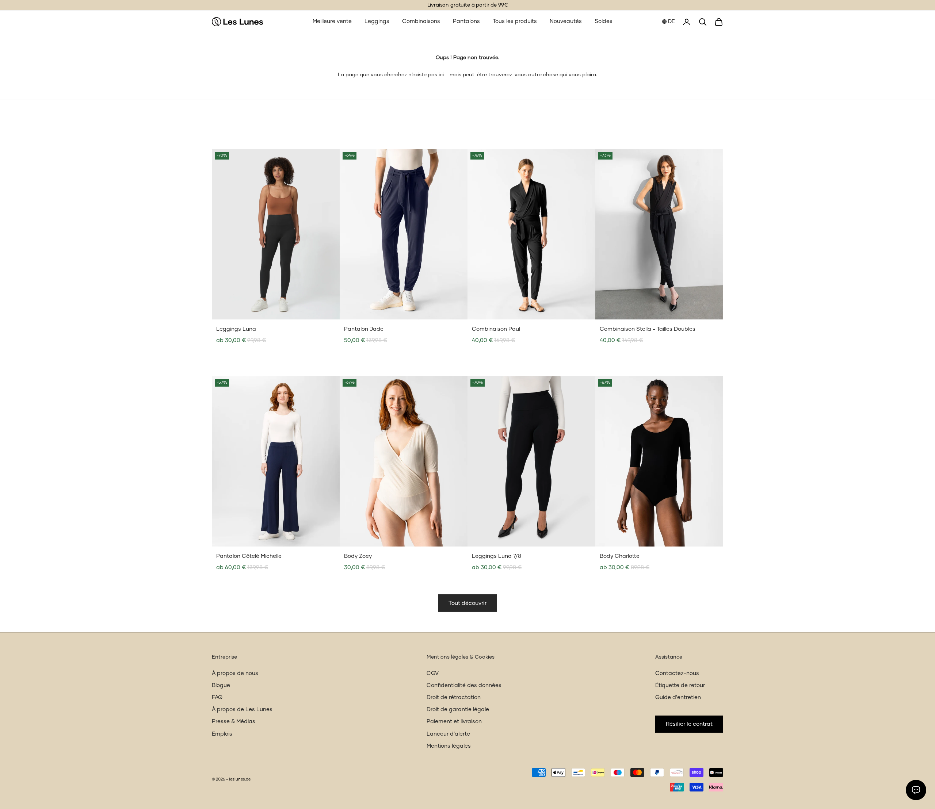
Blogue (221, 685)
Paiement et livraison (454, 721)
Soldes (603, 21)
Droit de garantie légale (458, 709)
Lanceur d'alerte (448, 734)
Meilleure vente (332, 21)
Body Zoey (358, 556)
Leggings (377, 21)
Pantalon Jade (363, 329)
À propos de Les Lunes (242, 709)
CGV (433, 673)
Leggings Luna (236, 329)
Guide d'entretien (678, 697)
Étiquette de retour (680, 685)
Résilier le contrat (689, 724)
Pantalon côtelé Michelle (249, 556)
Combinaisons (421, 21)
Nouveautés (566, 21)
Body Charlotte (620, 556)
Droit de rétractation (454, 697)
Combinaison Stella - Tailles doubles (647, 329)
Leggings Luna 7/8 (496, 556)
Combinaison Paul (496, 329)
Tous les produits (515, 21)
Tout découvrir (467, 603)
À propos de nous (235, 673)
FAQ (217, 697)
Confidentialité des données (464, 685)
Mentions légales (449, 746)
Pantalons (466, 21)
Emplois (222, 734)
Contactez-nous (677, 673)
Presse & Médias (233, 721)
